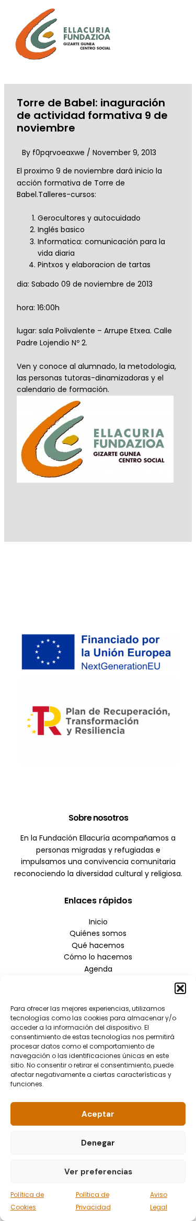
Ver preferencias (98, 1172)
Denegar (98, 1143)
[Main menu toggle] (172, 34)
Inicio (98, 922)
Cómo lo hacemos (98, 957)
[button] (180, 988)
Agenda (98, 969)
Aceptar (98, 1114)
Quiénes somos (98, 933)
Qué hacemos (98, 945)
